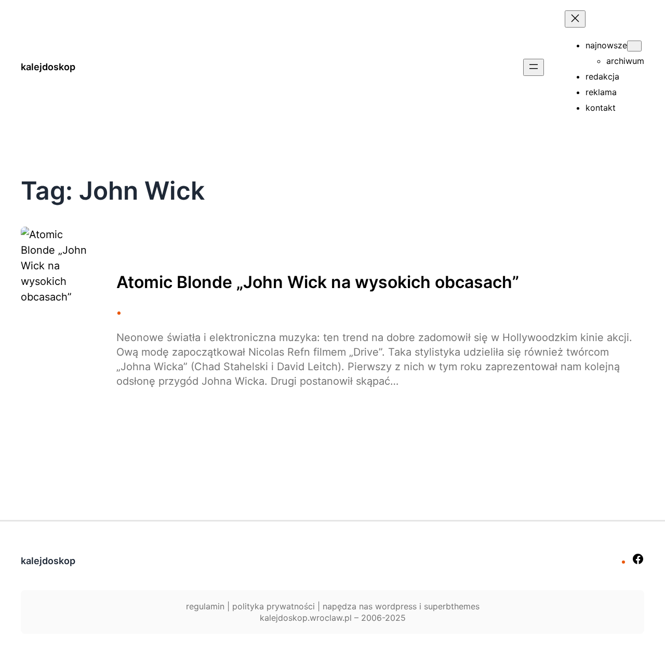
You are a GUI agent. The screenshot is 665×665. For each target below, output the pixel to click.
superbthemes (452, 606)
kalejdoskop (48, 66)
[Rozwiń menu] (533, 67)
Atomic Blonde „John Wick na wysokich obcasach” (317, 282)
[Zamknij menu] (575, 19)
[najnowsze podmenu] (634, 46)
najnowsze (606, 45)
